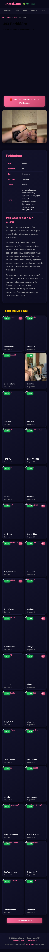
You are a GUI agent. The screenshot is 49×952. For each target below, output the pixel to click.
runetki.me (20, 944)
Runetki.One (11, 4)
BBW (25, 10)
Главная (5, 17)
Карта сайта (32, 941)
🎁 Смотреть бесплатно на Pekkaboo (24, 101)
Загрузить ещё (24, 920)
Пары (17, 10)
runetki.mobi (39, 944)
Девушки (7, 10)
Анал (43, 10)
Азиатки (34, 10)
